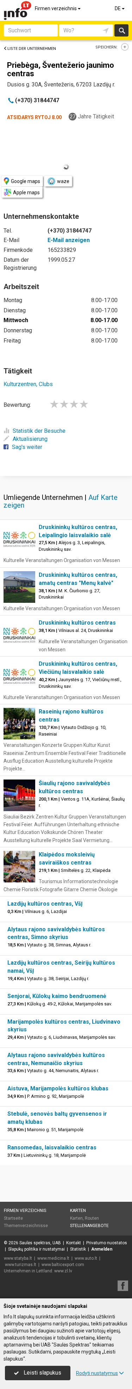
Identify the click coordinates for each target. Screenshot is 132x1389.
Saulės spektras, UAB (40, 1242)
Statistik (78, 1249)
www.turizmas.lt (20, 1264)
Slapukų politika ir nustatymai (36, 1249)
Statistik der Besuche (39, 431)
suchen (121, 30)
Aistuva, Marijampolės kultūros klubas (57, 1088)
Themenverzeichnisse (26, 1225)
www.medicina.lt (53, 1258)
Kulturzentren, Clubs (28, 384)
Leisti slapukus (41, 1372)
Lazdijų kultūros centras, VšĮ (45, 903)
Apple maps (26, 192)
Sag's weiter (27, 447)
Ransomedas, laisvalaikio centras (51, 1147)
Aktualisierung (30, 439)
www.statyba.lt (18, 1258)
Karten (78, 1210)
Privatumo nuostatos (106, 1242)
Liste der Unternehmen (31, 48)
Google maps (25, 181)
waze (63, 181)
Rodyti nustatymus (97, 1373)
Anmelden (101, 1249)
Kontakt (73, 1242)
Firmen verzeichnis (56, 8)
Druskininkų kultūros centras (77, 622)
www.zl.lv (63, 1271)
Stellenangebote (89, 1225)
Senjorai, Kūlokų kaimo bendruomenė (56, 996)
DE (118, 8)
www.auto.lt (86, 1258)
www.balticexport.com (63, 1264)
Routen (92, 1218)
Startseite (13, 1218)
